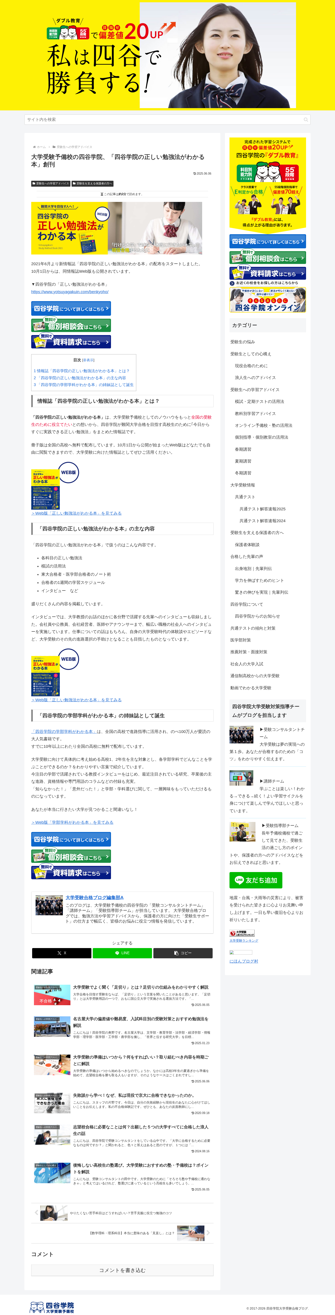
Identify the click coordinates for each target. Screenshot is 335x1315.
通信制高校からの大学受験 (255, 676)
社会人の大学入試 (246, 664)
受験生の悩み (242, 342)
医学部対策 (240, 640)
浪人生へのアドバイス (255, 377)
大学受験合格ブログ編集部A (95, 897)
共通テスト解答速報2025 (263, 509)
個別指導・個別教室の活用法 (261, 437)
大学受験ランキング (243, 940)
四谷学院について (246, 604)
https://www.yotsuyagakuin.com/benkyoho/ (69, 292)
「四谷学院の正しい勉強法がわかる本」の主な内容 (80, 378)
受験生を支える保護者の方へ (94, 183)
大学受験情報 (242, 485)
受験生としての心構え (250, 354)
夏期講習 (243, 461)
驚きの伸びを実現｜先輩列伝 (261, 592)
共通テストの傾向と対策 (253, 628)
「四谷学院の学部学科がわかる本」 (64, 731)
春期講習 (243, 449)
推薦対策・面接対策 (248, 652)
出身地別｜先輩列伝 (253, 568)
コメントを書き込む (122, 1270)
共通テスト (245, 497)
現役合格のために (251, 366)
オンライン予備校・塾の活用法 (263, 425)
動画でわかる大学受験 (250, 688)
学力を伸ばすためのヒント (259, 580)
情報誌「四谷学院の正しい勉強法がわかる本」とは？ (82, 371)
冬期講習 (243, 473)
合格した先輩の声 (246, 556)
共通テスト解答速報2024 (263, 521)
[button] (306, 119)
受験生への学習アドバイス (52, 183)
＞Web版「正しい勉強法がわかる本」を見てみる (76, 513)
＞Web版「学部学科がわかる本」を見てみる (72, 822)
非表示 (88, 360)
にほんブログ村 (243, 961)
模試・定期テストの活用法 (259, 401)
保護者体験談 (247, 544)
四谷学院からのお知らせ (257, 616)
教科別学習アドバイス (255, 413)
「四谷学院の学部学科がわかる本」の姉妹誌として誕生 (84, 385)
